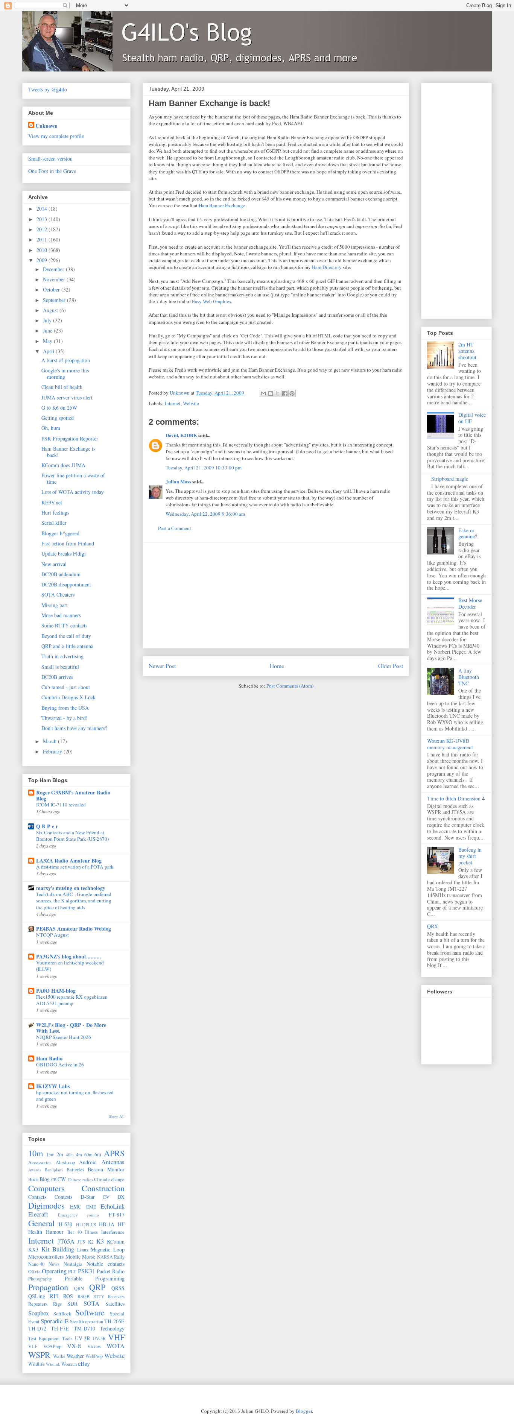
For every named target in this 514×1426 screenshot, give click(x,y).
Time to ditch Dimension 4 (456, 798)
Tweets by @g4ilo (47, 89)
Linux (82, 1250)
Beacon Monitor (106, 1169)
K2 (91, 1242)
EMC (75, 1206)
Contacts (37, 1196)
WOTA (115, 1345)
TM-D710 (84, 1328)
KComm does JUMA (63, 465)
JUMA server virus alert (67, 397)
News (54, 1264)
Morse (88, 1256)
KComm (116, 1241)
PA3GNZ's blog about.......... (68, 956)
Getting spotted (57, 417)
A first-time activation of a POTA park (75, 866)
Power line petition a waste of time (73, 478)
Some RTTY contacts (64, 625)
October (52, 289)
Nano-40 (36, 1264)
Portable (73, 1278)
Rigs (57, 1304)
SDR (72, 1303)
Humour (55, 1231)
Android (88, 1162)
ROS (68, 1296)
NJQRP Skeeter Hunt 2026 (63, 1037)
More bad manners (61, 615)
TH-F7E (60, 1328)
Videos (94, 1346)
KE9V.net (51, 502)
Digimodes (46, 1205)
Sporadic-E (54, 1321)
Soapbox (38, 1313)
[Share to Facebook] (285, 393)
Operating (54, 1271)
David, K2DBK (181, 435)
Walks (59, 1356)
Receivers (116, 1296)
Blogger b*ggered (60, 533)
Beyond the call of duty (66, 635)
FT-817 (117, 1214)
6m (97, 1154)
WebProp (94, 1356)
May (48, 341)
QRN (79, 1288)
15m (50, 1154)
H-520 (65, 1224)
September (55, 300)
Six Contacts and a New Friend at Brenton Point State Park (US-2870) (72, 835)
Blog (45, 1179)
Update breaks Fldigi (63, 553)
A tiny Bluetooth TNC (468, 677)
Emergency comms (79, 1215)
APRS (114, 1153)
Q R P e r (47, 826)
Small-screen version (50, 158)
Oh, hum (50, 427)
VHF (116, 1336)
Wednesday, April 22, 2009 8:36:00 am (205, 513)
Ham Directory (327, 267)
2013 (42, 219)
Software (90, 1312)
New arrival (54, 564)
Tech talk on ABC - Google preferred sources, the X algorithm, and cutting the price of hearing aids (73, 901)
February (53, 751)
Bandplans (54, 1169)
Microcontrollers (46, 1256)
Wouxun (69, 1364)
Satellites (115, 1303)
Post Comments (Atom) (289, 685)
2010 (42, 250)
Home (277, 666)
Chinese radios (80, 1179)
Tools (67, 1338)
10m (35, 1153)
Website (191, 403)
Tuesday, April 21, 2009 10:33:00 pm (204, 467)
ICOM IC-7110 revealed (61, 804)
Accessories (40, 1162)
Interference (113, 1232)
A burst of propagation (65, 360)
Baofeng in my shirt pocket (470, 856)
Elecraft (38, 1214)
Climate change (109, 1179)
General (41, 1223)
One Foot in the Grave (52, 171)
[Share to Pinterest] (292, 393)
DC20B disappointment (66, 584)
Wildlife (36, 1364)
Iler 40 (74, 1232)
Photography (40, 1279)
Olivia (34, 1271)
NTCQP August (52, 934)
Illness (91, 1232)
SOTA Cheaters (58, 594)
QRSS (118, 1288)
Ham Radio (49, 1058)
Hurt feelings (55, 512)
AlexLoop (65, 1162)
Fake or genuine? (467, 533)
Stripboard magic (449, 478)
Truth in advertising (62, 656)
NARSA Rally (111, 1257)
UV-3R (82, 1338)
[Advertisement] (275, 595)
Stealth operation (86, 1321)
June (48, 330)
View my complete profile (56, 136)
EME (91, 1207)
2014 (42, 208)
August (51, 310)
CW (62, 1179)
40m (70, 1154)
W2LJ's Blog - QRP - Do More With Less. (71, 1028)
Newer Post (162, 666)
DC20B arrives (57, 676)
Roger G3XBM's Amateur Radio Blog (73, 795)
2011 (42, 239)
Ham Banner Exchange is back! (68, 452)
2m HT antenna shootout (467, 351)
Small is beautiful (60, 666)
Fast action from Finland (67, 543)
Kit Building (58, 1249)
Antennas (113, 1161)
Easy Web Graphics (211, 301)
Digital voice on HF (472, 418)
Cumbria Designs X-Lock (68, 697)
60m (88, 1154)
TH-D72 (37, 1328)
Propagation (48, 1286)
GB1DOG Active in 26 (60, 1064)
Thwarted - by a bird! (64, 717)
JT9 (81, 1241)
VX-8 (74, 1345)
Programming (110, 1278)
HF (121, 1224)
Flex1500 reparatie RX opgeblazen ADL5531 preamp (72, 1000)
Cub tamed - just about (65, 687)
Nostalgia (73, 1264)
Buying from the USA (65, 707)
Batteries (75, 1169)
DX (121, 1196)
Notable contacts (106, 1263)
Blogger (304, 1411)
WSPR (39, 1354)
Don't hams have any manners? (74, 728)
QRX (432, 926)
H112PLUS (86, 1224)
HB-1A (106, 1224)
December (54, 269)
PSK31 (86, 1271)
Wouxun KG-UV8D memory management (450, 744)
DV (106, 1197)
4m (79, 1154)
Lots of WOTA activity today (72, 491)
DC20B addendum (61, 574)
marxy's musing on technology (70, 888)
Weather (75, 1355)
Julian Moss (178, 481)
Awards (34, 1169)
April (49, 351)
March (50, 741)
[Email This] (263, 393)
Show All (117, 1116)
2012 (42, 229)
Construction (103, 1188)
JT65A (66, 1241)
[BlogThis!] (270, 393)
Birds (33, 1179)
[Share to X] (277, 393)
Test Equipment (44, 1338)
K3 (100, 1241)
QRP (97, 1286)
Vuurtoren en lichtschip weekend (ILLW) (70, 965)
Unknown (47, 126)
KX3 (33, 1249)
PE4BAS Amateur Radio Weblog (73, 928)
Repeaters (37, 1304)
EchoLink (112, 1206)
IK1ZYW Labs (53, 1086)
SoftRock (62, 1314)
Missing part (54, 605)
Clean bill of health (61, 386)
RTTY (98, 1296)
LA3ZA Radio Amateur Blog (69, 860)
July (48, 320)
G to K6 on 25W (59, 407)
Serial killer (54, 522)
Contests (63, 1196)
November (55, 279)
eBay (84, 1363)
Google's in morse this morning (65, 373)
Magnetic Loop (108, 1249)
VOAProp (52, 1346)
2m (59, 1154)
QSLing (36, 1296)
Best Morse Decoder (470, 603)
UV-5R (99, 1338)
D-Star (88, 1196)
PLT (72, 1271)
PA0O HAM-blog (56, 991)
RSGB (84, 1296)
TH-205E (114, 1321)
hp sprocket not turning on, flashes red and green (75, 1095)
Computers (46, 1188)
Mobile (73, 1256)
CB (53, 1179)
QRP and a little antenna (67, 646)
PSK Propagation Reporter (69, 438)
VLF (32, 1346)
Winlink (53, 1364)
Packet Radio (111, 1271)
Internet (173, 403)
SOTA (91, 1303)
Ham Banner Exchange (222, 205)
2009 (42, 260)
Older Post (390, 666)
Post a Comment (174, 528)
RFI (54, 1295)
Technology (112, 1328)
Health (35, 1231)
